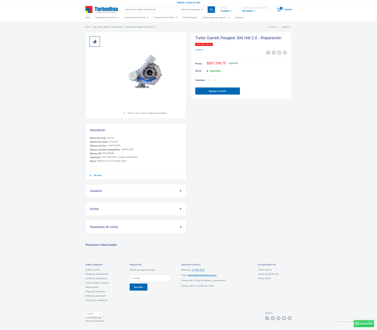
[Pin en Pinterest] (274, 52)
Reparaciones (91, 287)
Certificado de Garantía (96, 278)
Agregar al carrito (217, 91)
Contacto (239, 17)
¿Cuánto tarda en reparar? (214, 17)
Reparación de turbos (105, 17)
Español (90, 314)
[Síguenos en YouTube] (284, 318)
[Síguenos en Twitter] (273, 318)
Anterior (273, 27)
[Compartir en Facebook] (268, 52)
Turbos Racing (189, 17)
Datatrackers (99, 321)
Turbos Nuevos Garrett (134, 17)
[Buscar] (211, 9)
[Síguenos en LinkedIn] (289, 318)
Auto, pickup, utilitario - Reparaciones (108, 27)
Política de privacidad (95, 296)
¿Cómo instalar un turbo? (97, 283)
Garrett (199, 50)
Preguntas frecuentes (95, 291)
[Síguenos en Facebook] (267, 318)
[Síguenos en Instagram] (278, 318)
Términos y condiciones (96, 300)
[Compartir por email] (285, 52)
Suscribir (138, 287)
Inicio (87, 17)
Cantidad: (200, 80)
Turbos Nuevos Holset (164, 17)
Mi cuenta (248, 11)
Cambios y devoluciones (96, 274)
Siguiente (285, 27)
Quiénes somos (92, 269)
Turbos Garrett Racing (268, 274)
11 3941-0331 (198, 270)
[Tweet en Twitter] (279, 52)
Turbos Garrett (264, 269)
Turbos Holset (264, 278)
